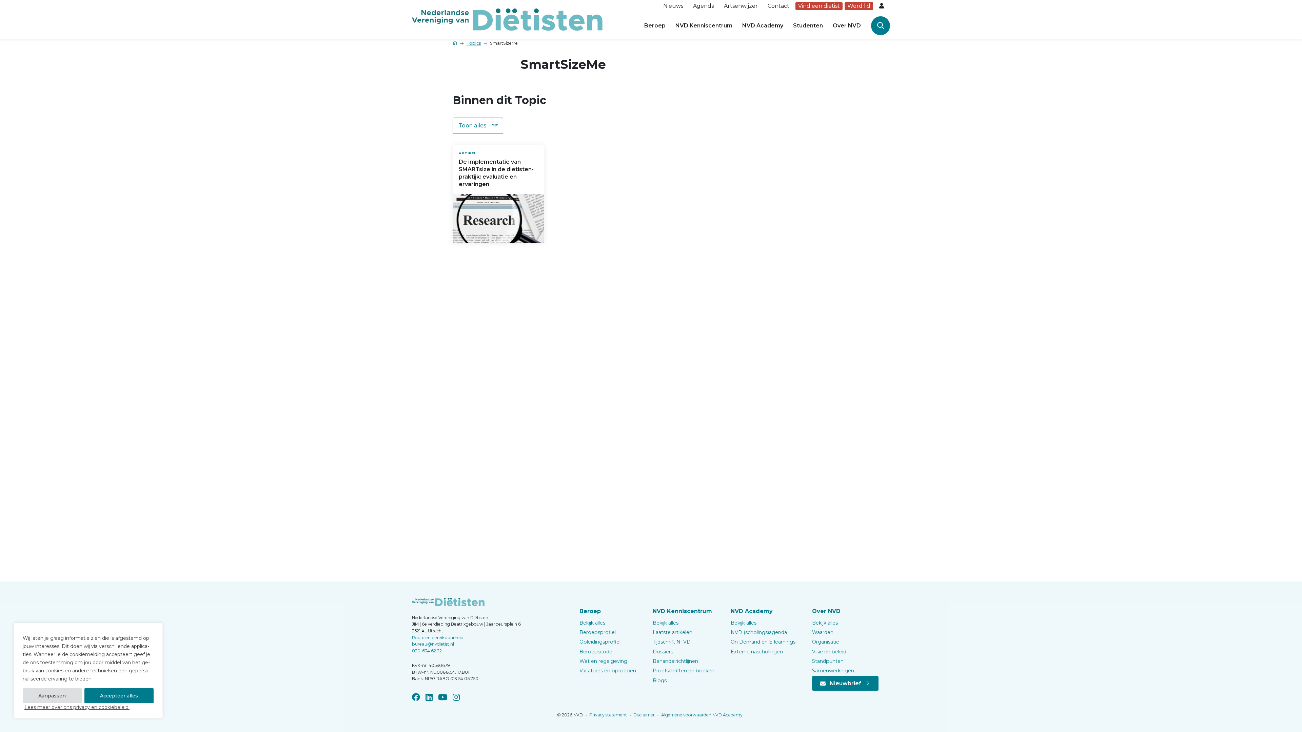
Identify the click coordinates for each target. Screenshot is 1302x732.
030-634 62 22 (427, 650)
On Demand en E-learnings (763, 642)
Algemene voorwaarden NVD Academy (701, 714)
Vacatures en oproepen (607, 671)
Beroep (655, 25)
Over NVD (847, 25)
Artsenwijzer (741, 6)
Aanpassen (52, 696)
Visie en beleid (829, 652)
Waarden (822, 632)
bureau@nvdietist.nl (433, 644)
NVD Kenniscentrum (703, 25)
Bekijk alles (592, 623)
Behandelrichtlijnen (675, 661)
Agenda (703, 6)
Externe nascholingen (757, 652)
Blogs (660, 680)
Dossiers (663, 652)
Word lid (858, 6)
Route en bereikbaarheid (437, 637)
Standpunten (828, 661)
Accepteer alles (119, 696)
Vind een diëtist (819, 6)
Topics (474, 43)
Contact (778, 6)
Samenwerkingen (833, 671)
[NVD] (507, 19)
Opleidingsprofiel (599, 642)
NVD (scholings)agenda (759, 632)
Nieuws (673, 6)
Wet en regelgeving (603, 661)
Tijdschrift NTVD (672, 642)
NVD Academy (762, 25)
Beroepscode (595, 652)
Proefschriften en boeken (683, 671)
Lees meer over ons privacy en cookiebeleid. (77, 707)
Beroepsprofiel (597, 632)
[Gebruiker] (882, 6)
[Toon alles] (478, 126)
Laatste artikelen (672, 632)
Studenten (808, 25)
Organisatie (825, 642)
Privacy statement (607, 714)
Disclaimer (643, 714)
